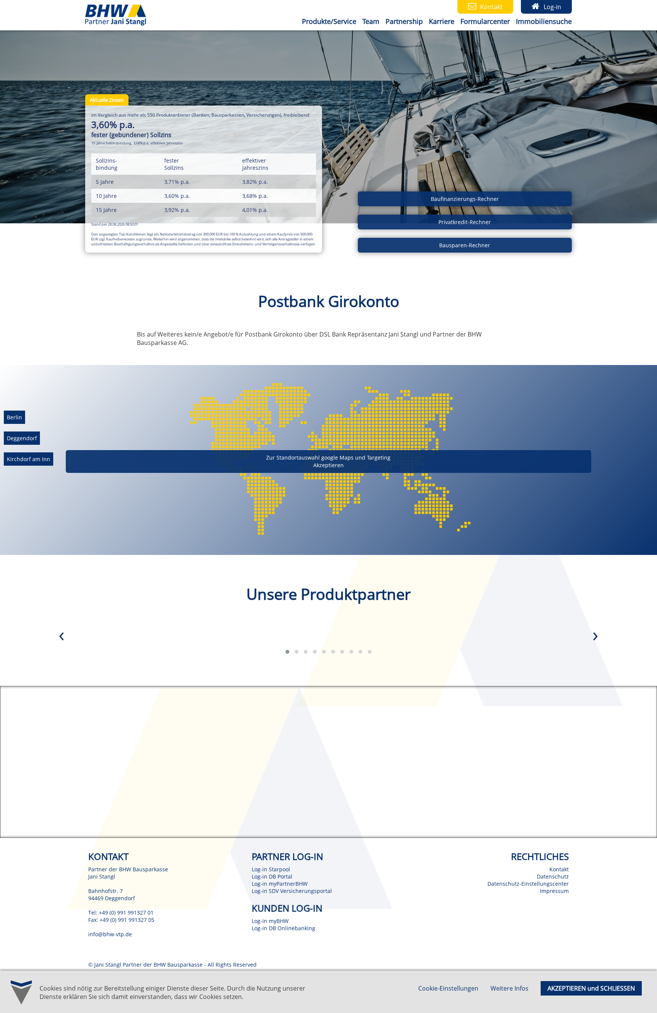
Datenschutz (553, 876)
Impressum (554, 890)
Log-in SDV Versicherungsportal (292, 890)
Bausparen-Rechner (464, 245)
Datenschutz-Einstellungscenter (528, 883)
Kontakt (559, 869)
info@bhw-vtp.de (110, 934)
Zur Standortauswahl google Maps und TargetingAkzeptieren (328, 461)
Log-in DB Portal (272, 876)
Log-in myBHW (270, 921)
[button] (287, 652)
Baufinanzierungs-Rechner (465, 198)
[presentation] (62, 637)
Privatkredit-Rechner (464, 222)
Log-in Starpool (271, 869)
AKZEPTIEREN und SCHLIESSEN (591, 988)
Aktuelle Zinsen (107, 99)
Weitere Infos (509, 988)
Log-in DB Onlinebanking (283, 928)
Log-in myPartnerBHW (280, 883)
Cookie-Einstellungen (448, 988)
